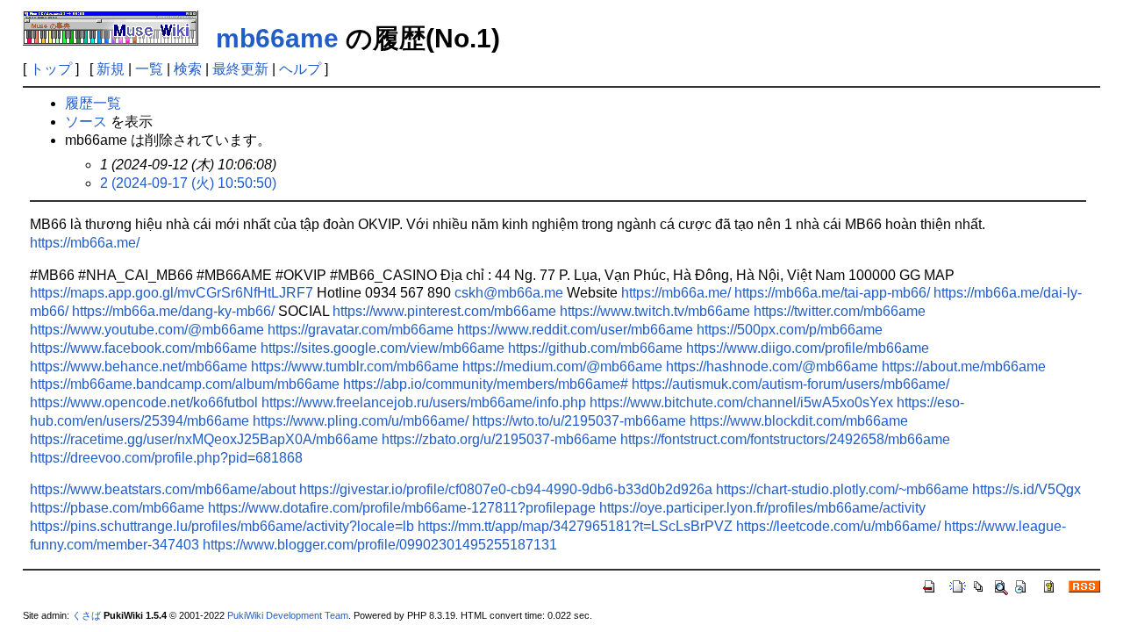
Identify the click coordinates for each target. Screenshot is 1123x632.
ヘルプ (300, 68)
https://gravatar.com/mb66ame (361, 329)
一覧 (149, 68)
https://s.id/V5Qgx (1026, 489)
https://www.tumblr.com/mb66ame (355, 366)
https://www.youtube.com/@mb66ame (147, 329)
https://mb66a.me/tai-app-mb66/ (832, 292)
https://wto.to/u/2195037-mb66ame (579, 420)
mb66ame (277, 38)
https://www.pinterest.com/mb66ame (444, 311)
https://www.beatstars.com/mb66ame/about (163, 489)
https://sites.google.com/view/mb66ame (382, 348)
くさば (86, 615)
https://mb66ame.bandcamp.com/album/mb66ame (185, 384)
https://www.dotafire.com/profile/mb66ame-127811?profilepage (402, 507)
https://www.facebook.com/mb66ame (143, 348)
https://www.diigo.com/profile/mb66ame (807, 348)
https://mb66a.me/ (84, 242)
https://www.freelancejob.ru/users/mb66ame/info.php (423, 402)
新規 (111, 68)
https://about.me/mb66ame (964, 366)
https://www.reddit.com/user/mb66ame (575, 329)
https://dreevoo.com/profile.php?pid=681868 (166, 457)
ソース (86, 121)
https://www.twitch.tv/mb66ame (655, 311)
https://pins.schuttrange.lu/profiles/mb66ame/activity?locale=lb (222, 526)
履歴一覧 (93, 103)
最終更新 (240, 68)
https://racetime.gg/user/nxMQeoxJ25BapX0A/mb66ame (204, 439)
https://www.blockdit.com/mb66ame (799, 420)
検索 (188, 68)
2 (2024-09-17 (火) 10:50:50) (188, 183)
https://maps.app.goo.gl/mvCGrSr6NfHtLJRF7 (171, 292)
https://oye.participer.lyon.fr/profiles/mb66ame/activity (762, 507)
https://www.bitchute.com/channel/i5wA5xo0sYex (741, 402)
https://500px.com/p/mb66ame (790, 329)
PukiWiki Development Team (287, 615)
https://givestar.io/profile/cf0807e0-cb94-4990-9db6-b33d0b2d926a (505, 489)
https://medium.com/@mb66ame (562, 366)
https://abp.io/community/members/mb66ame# (485, 384)
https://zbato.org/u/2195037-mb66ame (499, 439)
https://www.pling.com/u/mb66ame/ (361, 420)
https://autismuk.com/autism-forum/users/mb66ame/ (790, 384)
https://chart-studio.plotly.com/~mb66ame (842, 489)
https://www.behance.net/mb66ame (138, 366)
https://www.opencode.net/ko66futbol (144, 402)
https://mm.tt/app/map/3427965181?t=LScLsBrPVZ (575, 526)
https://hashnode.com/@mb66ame (772, 366)
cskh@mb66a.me (508, 292)
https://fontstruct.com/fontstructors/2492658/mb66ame (785, 439)
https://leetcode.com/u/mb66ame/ (838, 526)
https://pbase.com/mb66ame (117, 507)
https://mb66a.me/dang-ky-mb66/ (173, 311)
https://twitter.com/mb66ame (840, 311)
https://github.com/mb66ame (595, 348)
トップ (51, 68)
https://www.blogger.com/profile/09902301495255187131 (380, 544)
